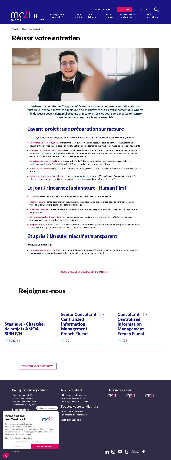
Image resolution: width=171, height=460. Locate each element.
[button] (28, 324)
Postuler (124, 9)
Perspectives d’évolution (24, 401)
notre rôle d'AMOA (50, 153)
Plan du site (16, 451)
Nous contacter (103, 9)
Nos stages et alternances (74, 395)
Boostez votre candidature (127, 15)
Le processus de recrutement (75, 414)
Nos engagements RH (23, 395)
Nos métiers (79, 15)
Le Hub (42, 18)
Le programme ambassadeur (75, 401)
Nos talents (92, 15)
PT (147, 9)
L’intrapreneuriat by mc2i (24, 404)
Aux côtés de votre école (73, 398)
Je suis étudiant (109, 15)
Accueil (15, 29)
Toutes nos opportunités (37, 366)
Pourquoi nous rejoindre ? (58, 15)
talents (16, 19)
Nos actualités (152, 15)
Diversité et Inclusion (23, 398)
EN (140, 9)
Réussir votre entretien (32, 29)
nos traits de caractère (87, 176)
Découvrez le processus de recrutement (85, 272)
